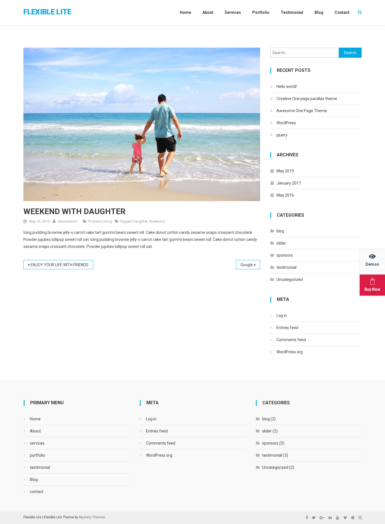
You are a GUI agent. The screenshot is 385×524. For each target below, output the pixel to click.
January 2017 (288, 183)
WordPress (286, 123)
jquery (281, 135)
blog (108, 221)
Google (246, 265)
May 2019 (285, 171)
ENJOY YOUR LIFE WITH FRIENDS (59, 265)
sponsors (284, 255)
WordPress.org (289, 352)
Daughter (140, 221)
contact (342, 12)
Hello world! (286, 86)
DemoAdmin (67, 221)
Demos (372, 264)
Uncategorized (289, 279)
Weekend (157, 221)
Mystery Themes (92, 517)
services (233, 12)
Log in (281, 315)
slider (281, 243)
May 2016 (285, 195)
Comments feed (291, 340)
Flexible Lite (47, 11)
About (207, 12)
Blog (319, 12)
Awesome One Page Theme (301, 110)
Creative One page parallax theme (306, 98)
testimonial (292, 12)
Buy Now (372, 289)
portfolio (260, 12)
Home (185, 12)
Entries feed (287, 327)
